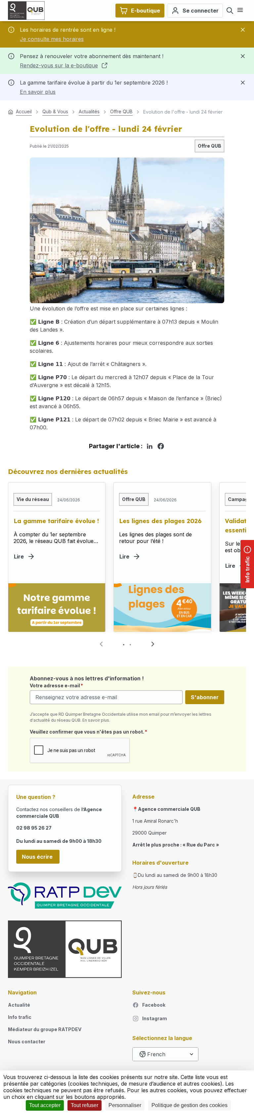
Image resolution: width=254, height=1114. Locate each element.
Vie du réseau (33, 499)
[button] (153, 644)
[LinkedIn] (149, 446)
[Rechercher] (230, 11)
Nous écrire (38, 856)
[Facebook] (160, 446)
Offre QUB (209, 146)
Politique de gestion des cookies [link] (189, 1105)
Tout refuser (84, 1105)
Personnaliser (124, 1105)
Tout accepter (45, 1105)
